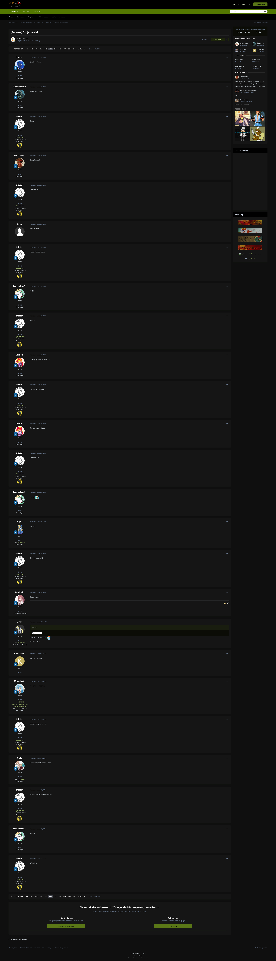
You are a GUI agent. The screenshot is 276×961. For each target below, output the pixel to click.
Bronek (19, 355)
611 (36, 49)
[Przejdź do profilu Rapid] (20, 529)
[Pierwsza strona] (11, 49)
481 (20, 105)
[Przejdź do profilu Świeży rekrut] (20, 94)
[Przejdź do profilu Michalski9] (20, 689)
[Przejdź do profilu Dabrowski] (20, 163)
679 (20, 76)
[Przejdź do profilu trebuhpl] (13, 39)
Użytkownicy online (58, 17)
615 (55, 49)
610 (32, 49)
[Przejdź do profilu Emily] (20, 765)
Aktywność (37, 11)
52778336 (21, 779)
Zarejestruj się (260, 4)
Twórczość (26, 11)
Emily (19, 758)
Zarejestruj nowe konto (66, 926)
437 (20, 777)
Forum (11, 17)
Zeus (19, 622)
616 (60, 49)
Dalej (80, 49)
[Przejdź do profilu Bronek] (20, 362)
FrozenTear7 (19, 286)
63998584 (21, 643)
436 (20, 540)
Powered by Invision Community (138, 958)
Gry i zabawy (35, 41)
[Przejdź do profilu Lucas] (20, 65)
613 (46, 49)
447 (20, 611)
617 (64, 49)
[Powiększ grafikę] (19, 145)
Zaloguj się (173, 926)
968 (20, 672)
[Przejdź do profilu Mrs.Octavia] (237, 44)
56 (20, 640)
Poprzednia (18, 49)
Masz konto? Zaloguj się (242, 4)
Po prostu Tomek (245, 49)
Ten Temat (256, 11)
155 (20, 373)
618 (69, 49)
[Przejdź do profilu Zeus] (20, 629)
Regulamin (31, 17)
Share (206, 39)
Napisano (38, 57)
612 (41, 49)
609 (26, 49)
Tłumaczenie (134, 953)
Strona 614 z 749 (94, 49)
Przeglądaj (14, 11)
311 (20, 135)
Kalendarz (20, 17)
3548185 (21, 702)
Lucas (19, 57)
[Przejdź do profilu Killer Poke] (20, 661)
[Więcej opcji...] (227, 57)
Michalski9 (19, 681)
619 (74, 49)
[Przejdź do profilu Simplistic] (20, 600)
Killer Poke (19, 653)
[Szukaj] (265, 11)
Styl (143, 953)
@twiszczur (20, 137)
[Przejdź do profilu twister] (20, 124)
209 (20, 174)
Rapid (19, 521)
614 (50, 49)
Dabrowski (19, 155)
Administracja (43, 17)
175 (20, 700)
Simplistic (19, 592)
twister (19, 116)
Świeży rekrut (19, 87)
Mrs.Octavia (244, 43)
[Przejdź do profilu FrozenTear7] (20, 294)
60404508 (21, 542)
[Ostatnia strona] (84, 49)
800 (20, 305)
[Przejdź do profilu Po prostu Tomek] (236, 50)
